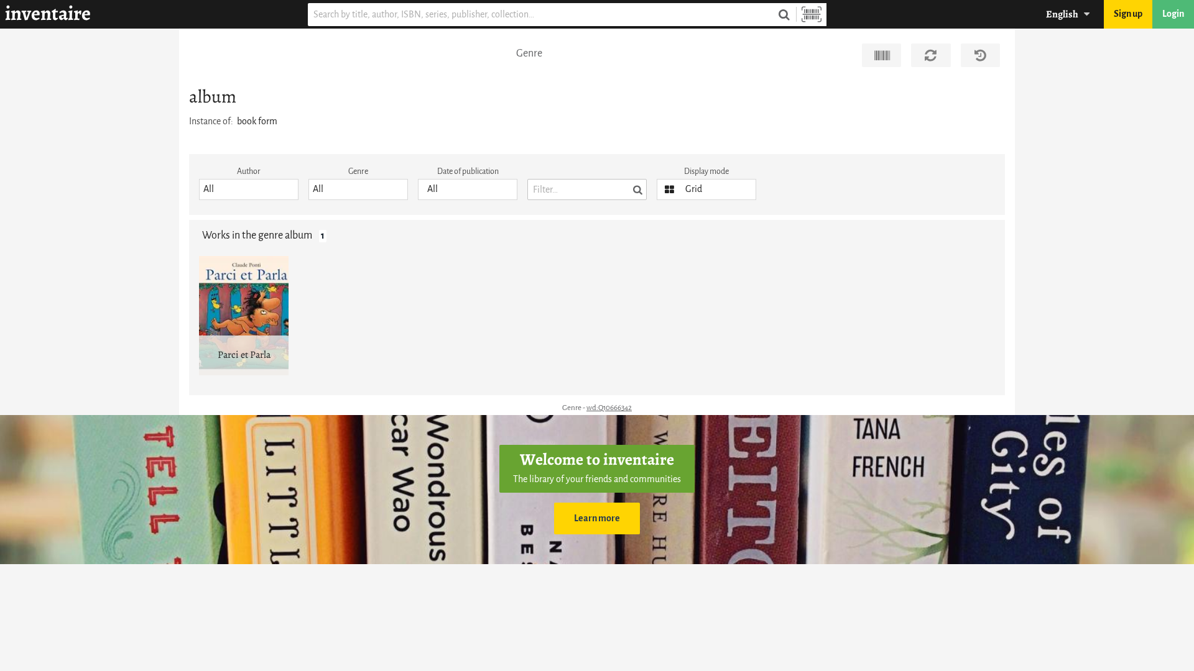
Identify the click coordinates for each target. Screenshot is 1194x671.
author (249, 171)
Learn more (597, 518)
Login (1173, 14)
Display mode (706, 171)
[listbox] (248, 189)
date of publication (468, 171)
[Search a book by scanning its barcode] (811, 14)
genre (358, 171)
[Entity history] (980, 55)
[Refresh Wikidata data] (930, 55)
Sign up (1128, 14)
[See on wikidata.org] (881, 55)
